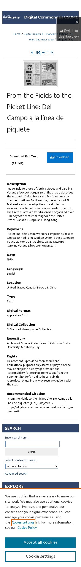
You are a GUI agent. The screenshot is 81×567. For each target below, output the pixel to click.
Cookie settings (23, 522)
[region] (40, 527)
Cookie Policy (27, 528)
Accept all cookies (40, 542)
